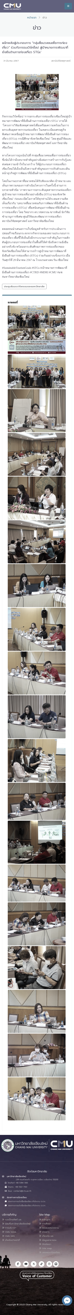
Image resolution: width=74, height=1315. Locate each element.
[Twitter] (33, 1264)
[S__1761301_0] (37, 410)
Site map (46, 1248)
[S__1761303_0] (37, 498)
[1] (37, 330)
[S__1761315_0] (37, 967)
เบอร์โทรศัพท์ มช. (13, 1219)
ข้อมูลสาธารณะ (48, 1240)
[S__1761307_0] (37, 673)
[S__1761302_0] (37, 454)
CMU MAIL (10, 1231)
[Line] (56, 1264)
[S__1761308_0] (37, 716)
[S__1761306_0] (37, 629)
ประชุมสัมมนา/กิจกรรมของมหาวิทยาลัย (24, 286)
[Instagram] (49, 1264)
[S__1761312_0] (37, 842)
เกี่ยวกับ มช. (47, 1236)
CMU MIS (9, 1236)
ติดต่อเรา (46, 1244)
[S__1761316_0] (37, 1011)
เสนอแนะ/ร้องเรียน (50, 1252)
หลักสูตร (45, 1219)
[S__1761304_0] (37, 541)
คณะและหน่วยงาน (50, 1227)
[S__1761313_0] (37, 883)
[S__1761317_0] (37, 1055)
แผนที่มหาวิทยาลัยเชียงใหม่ (17, 1223)
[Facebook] (18, 1264)
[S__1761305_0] (37, 585)
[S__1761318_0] (37, 1098)
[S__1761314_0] (37, 923)
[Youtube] (26, 1264)
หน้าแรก (31, 18)
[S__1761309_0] (37, 760)
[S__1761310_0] (37, 801)
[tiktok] (41, 1264)
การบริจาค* (10, 1227)
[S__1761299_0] (37, 371)
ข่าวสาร (45, 1231)
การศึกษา (46, 1223)
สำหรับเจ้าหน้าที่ (12, 1240)
